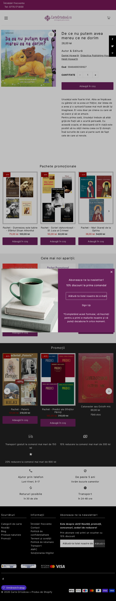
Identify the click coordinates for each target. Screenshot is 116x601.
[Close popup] (111, 271)
